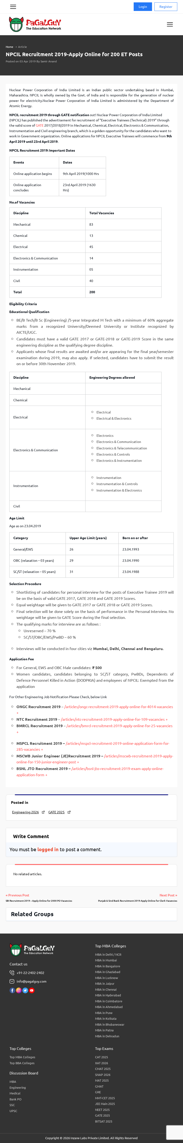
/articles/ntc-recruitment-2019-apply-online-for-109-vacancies (113, 719)
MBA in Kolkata (106, 1018)
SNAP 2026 (102, 1074)
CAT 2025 (101, 1057)
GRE (98, 1092)
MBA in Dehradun (107, 1036)
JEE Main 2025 (105, 1103)
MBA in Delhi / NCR (108, 954)
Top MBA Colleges (22, 1057)
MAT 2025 (102, 1080)
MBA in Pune (103, 1012)
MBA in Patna (104, 1030)
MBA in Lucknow (106, 977)
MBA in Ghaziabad (107, 972)
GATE (40, 125)
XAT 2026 (101, 1063)
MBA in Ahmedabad (109, 1007)
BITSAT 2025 (103, 1121)
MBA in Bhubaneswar (109, 1024)
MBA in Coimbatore (108, 1001)
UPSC (13, 1111)
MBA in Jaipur (104, 983)
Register (165, 7)
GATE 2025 (56, 812)
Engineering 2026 (25, 812)
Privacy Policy (12, 24)
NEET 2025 (102, 1109)
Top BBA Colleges (22, 1063)
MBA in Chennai (106, 989)
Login (143, 7)
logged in (48, 849)
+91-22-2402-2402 (30, 973)
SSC (12, 1105)
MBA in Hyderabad (108, 995)
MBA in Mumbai (106, 960)
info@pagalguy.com (31, 981)
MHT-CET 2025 (105, 1098)
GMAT (99, 1086)
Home (9, 46)
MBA (13, 1081)
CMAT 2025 (103, 1068)
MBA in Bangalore (107, 966)
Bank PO (15, 1099)
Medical (15, 1093)
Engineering (18, 1087)
